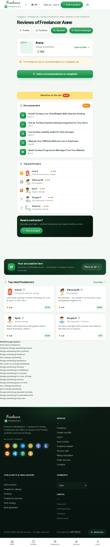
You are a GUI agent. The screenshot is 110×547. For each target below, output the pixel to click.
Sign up (47, 4)
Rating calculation (65, 455)
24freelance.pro (63, 509)
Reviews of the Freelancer (78, 17)
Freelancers (33, 17)
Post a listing (9, 503)
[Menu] (88, 5)
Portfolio (43, 30)
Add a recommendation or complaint (56, 74)
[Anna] (26, 47)
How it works (63, 442)
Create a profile (64, 432)
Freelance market (65, 446)
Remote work (62, 518)
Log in (56, 4)
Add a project (10, 485)
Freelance (21, 17)
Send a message (82, 30)
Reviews (61, 30)
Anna (39, 43)
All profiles (98, 282)
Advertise (98, 532)
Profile (26, 30)
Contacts (61, 464)
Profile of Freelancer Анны (52, 17)
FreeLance (61, 504)
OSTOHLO (75, 532)
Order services (63, 460)
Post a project (33, 230)
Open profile (80, 47)
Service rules (63, 451)
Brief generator (11, 507)
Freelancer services (13, 498)
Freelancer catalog (12, 489)
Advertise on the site (54, 95)
